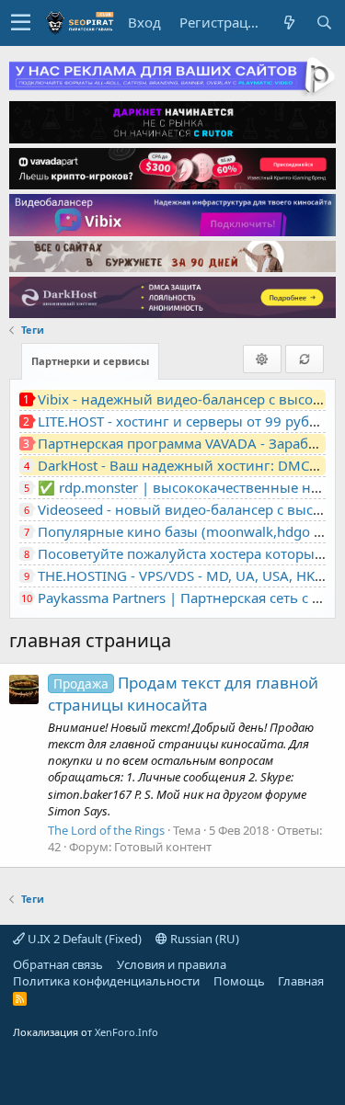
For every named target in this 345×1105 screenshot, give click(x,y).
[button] (21, 23)
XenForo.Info (126, 1032)
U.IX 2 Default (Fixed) (83, 938)
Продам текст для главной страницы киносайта (183, 693)
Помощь (239, 981)
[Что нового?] (288, 23)
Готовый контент (163, 846)
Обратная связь (58, 964)
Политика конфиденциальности (106, 981)
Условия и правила (171, 964)
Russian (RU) (203, 938)
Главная (301, 981)
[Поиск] (323, 23)
